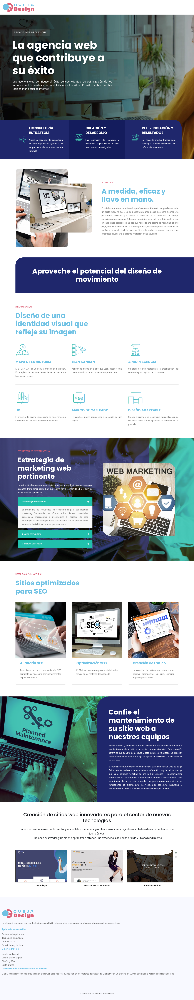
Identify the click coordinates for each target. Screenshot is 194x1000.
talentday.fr (41, 885)
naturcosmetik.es (152, 885)
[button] (176, 852)
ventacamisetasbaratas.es (97, 885)
